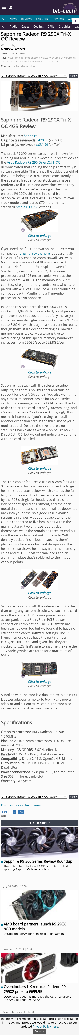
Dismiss (39, 1031)
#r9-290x (35, 61)
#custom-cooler (17, 57)
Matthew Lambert (13, 49)
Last (21, 812)
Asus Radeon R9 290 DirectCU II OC (33, 162)
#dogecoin (33, 57)
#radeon (46, 61)
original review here (35, 253)
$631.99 (42, 144)
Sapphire (30, 136)
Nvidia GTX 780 (27, 207)
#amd (19, 66)
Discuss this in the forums (21, 805)
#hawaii (24, 61)
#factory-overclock (52, 57)
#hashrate (13, 61)
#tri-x (55, 61)
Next (72, 75)
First (4, 812)
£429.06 (42, 140)
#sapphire (29, 66)
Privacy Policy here (45, 1026)
